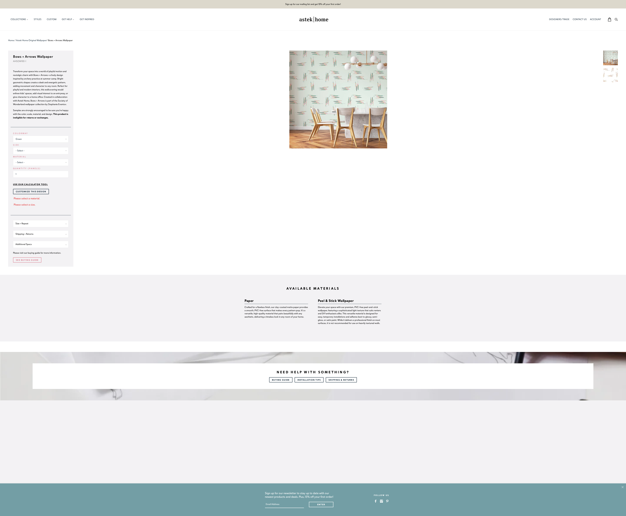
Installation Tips (309, 380)
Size (16, 145)
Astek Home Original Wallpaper (31, 40)
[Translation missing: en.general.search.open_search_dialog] (616, 19)
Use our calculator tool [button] (30, 184)
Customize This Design (31, 191)
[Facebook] (375, 501)
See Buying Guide (27, 260)
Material (19, 157)
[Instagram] (381, 501)
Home (11, 40)
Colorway (20, 133)
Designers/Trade (559, 19)
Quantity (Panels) (27, 168)
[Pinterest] (387, 501)
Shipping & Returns (341, 380)
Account (595, 19)
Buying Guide (281, 380)
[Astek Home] (313, 19)
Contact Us (580, 19)
